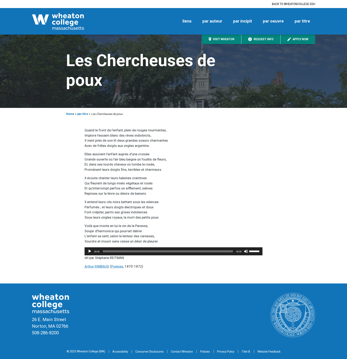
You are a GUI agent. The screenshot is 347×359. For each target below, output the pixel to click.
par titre (302, 21)
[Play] (90, 251)
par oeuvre (273, 21)
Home (70, 114)
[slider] (254, 251)
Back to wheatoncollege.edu (293, 4)
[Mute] (246, 251)
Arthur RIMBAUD (97, 266)
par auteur (212, 21)
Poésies (117, 266)
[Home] (65, 21)
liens (187, 21)
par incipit (242, 21)
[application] (174, 251)
